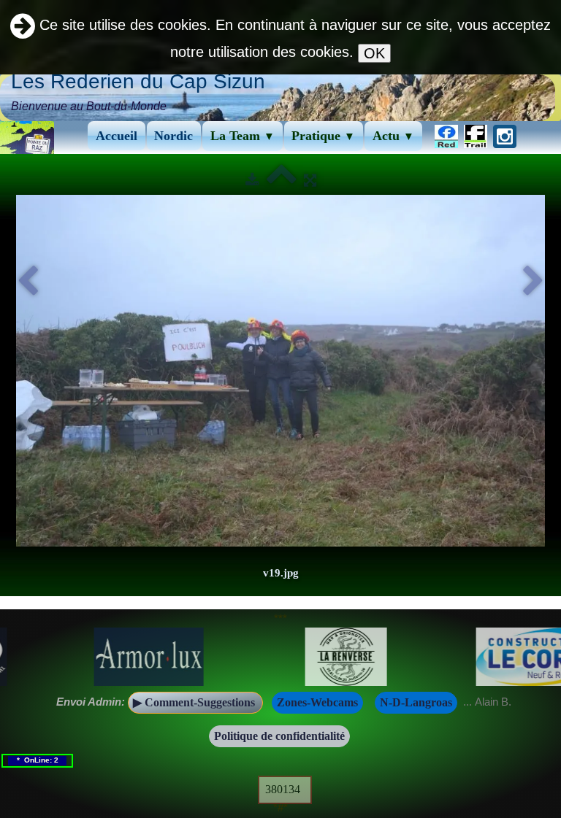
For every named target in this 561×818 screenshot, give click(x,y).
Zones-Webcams (317, 702)
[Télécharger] (252, 180)
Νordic (173, 135)
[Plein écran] (310, 180)
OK (374, 53)
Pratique (323, 135)
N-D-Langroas (416, 702)
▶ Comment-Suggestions (195, 702)
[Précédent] (27, 281)
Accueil (116, 135)
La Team (242, 135)
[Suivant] (533, 281)
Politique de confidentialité (279, 736)
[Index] (281, 180)
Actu (393, 135)
